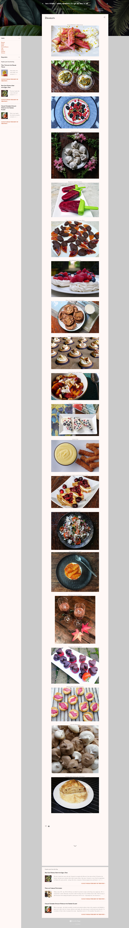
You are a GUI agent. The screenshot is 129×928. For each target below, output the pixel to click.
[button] (104, 17)
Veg (80, 9)
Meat (85, 9)
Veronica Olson (77, 924)
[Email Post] (49, 827)
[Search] (107, 4)
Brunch (49, 9)
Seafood (92, 9)
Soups (62, 9)
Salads (56, 9)
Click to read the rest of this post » (93, 883)
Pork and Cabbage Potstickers (53, 888)
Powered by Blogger (76, 921)
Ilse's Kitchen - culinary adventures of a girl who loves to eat (66, 3)
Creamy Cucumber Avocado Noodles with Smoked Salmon (61, 904)
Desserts (100, 9)
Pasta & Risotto (71, 9)
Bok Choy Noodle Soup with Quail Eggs (56, 873)
